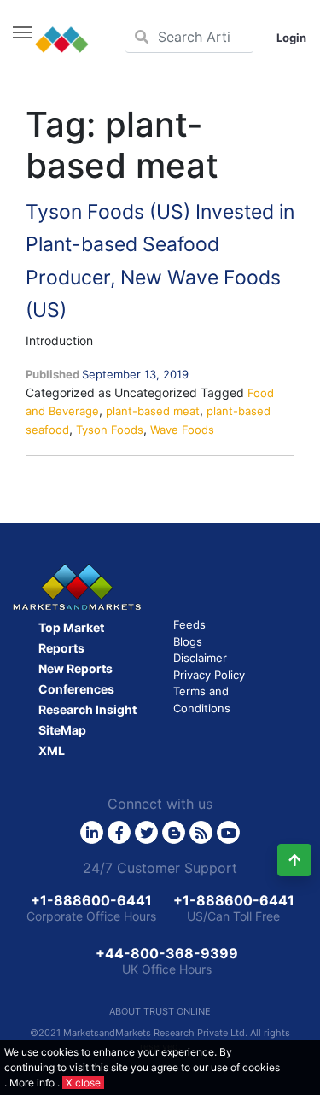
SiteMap (62, 730)
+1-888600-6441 (91, 900)
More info (32, 1082)
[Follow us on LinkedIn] (91, 832)
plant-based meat (153, 411)
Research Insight (87, 709)
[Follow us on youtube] (228, 832)
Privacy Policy (209, 675)
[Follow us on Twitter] (146, 832)
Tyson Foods (109, 429)
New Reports (75, 668)
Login (291, 37)
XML (51, 750)
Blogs (187, 641)
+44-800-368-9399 (167, 953)
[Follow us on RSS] (200, 832)
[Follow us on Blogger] (173, 832)
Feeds (189, 624)
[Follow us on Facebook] (119, 832)
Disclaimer (200, 658)
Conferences (76, 689)
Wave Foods (182, 429)
